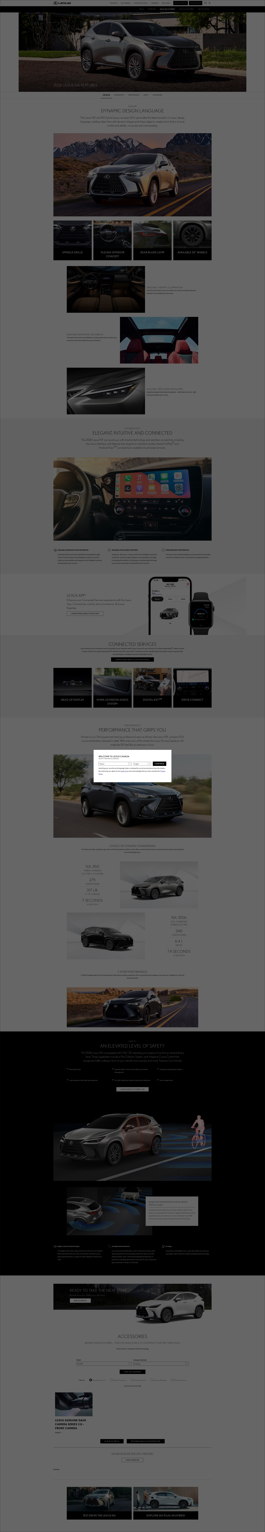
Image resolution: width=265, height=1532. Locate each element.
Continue (159, 764)
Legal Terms (124, 771)
